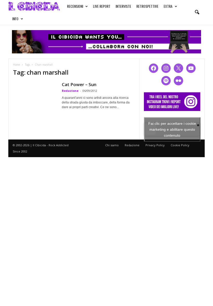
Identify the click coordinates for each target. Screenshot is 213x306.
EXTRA (168, 6)
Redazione (70, 91)
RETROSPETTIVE (147, 6)
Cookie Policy (180, 145)
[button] (197, 12)
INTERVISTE (123, 6)
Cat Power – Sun (79, 84)
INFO (15, 18)
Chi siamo (112, 145)
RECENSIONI (75, 6)
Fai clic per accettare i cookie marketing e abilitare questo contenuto (172, 129)
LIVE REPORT (101, 6)
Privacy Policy (155, 145)
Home (16, 64)
